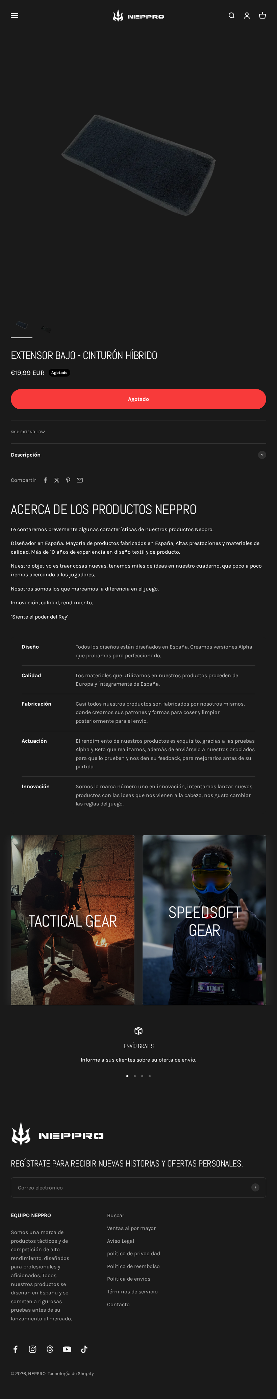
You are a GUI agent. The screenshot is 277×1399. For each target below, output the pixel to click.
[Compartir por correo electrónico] (79, 480)
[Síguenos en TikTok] (84, 1349)
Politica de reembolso (133, 1266)
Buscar (115, 1215)
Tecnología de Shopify (71, 1373)
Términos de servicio (132, 1291)
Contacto (118, 1304)
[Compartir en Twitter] (56, 480)
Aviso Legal (120, 1241)
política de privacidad (133, 1253)
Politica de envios (128, 1278)
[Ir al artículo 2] (46, 330)
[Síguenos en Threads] (49, 1349)
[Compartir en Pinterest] (68, 480)
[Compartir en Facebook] (45, 480)
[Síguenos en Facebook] (15, 1349)
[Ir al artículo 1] (21, 326)
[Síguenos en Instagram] (32, 1349)
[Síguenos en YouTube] (67, 1349)
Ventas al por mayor (131, 1228)
